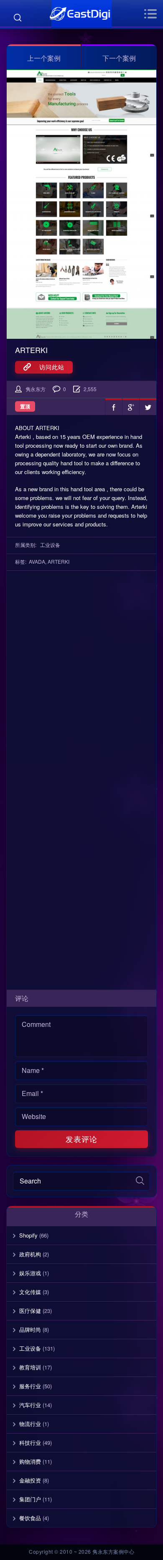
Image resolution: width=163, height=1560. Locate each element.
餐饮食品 (30, 1518)
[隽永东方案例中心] (81, 13)
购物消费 (30, 1461)
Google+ (130, 406)
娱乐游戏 (30, 1273)
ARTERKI (31, 349)
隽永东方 (35, 388)
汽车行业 (30, 1405)
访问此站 (47, 367)
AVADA (37, 561)
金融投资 (30, 1480)
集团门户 (30, 1499)
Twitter (148, 406)
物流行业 (30, 1424)
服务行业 (30, 1386)
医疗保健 (30, 1311)
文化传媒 (30, 1292)
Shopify (28, 1235)
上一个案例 (44, 58)
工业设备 (50, 544)
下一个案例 (119, 58)
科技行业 (30, 1443)
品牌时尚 (30, 1329)
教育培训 (30, 1367)
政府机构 (30, 1254)
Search (18, 17)
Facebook (113, 406)
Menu (150, 13)
